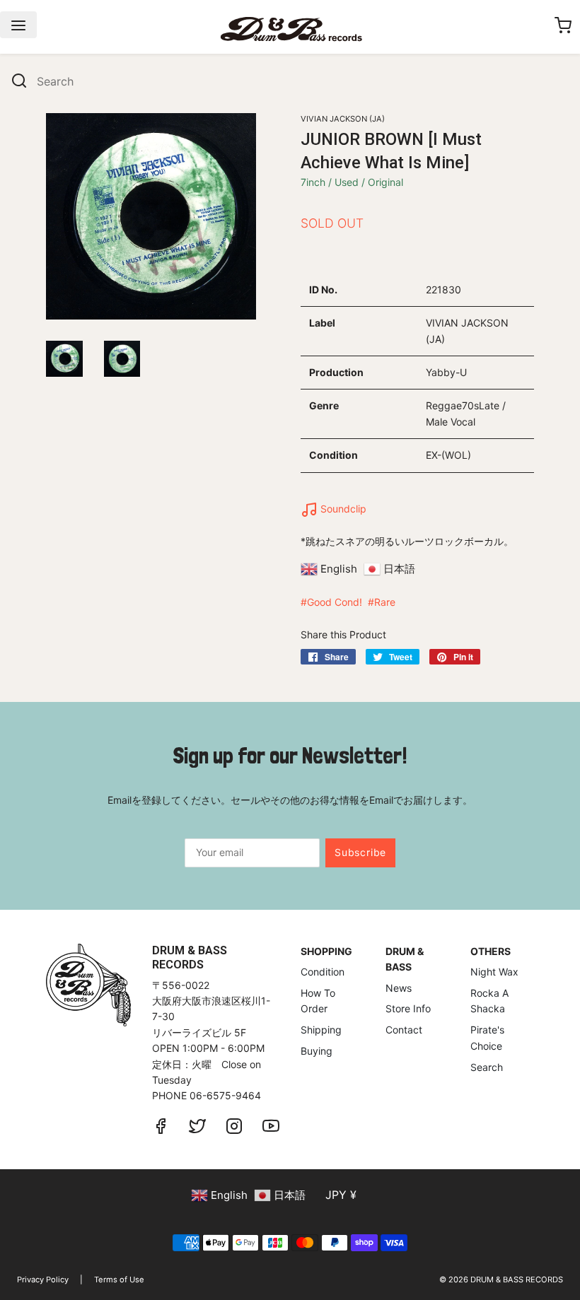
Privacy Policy (43, 1279)
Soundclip (342, 509)
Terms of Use (119, 1279)
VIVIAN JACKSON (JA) (343, 119)
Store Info (408, 1008)
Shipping (321, 1030)
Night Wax (494, 972)
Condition (322, 972)
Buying (316, 1051)
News (398, 988)
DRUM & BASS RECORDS (516, 1279)
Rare (384, 602)
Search (486, 1067)
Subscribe (360, 852)
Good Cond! (334, 602)
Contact (403, 1030)
